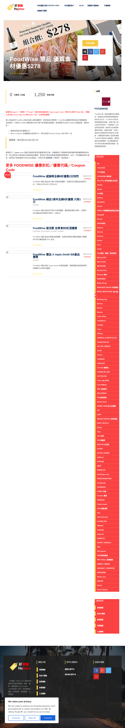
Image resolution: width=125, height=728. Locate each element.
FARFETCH (101, 470)
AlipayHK (100, 215)
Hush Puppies (102, 590)
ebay (99, 432)
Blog (81, 5)
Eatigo (99, 427)
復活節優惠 (36, 231)
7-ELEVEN (101, 168)
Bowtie (99, 308)
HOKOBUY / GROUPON (106, 568)
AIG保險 (100, 193)
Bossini (100, 304)
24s (98, 164)
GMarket (100, 526)
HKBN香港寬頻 (102, 555)
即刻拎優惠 (90, 43)
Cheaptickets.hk (103, 342)
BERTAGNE (101, 266)
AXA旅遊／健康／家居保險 (106, 253)
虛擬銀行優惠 (42, 11)
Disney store (101, 402)
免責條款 (49, 158)
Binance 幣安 (102, 275)
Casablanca (101, 321)
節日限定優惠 (45, 231)
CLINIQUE (101, 359)
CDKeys (100, 333)
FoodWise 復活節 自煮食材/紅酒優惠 (55, 228)
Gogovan (100, 534)
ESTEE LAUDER (103, 453)
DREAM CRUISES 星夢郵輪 (107, 419)
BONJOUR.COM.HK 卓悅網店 (107, 287)
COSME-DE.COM (103, 372)
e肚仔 (99, 466)
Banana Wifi (101, 257)
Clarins (99, 355)
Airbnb (99, 206)
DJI (98, 410)
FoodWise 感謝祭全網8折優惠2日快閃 (56, 176)
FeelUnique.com (103, 474)
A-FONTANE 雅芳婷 (104, 176)
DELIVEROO (101, 393)
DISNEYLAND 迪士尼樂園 (106, 406)
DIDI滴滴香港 (102, 397)
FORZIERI (100, 500)
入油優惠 (100, 632)
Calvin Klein (101, 316)
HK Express (101, 551)
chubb (99, 350)
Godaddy (100, 530)
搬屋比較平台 (69, 669)
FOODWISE (101, 487)
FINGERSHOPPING (104, 479)
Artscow (100, 236)
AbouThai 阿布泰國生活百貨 (107, 181)
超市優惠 (54, 231)
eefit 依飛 (100, 436)
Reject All (32, 718)
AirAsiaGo (101, 202)
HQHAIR (100, 581)
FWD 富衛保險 (102, 508)
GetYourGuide (102, 517)
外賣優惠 (107, 5)
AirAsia (100, 198)
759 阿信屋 (101, 172)
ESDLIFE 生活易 (103, 444)
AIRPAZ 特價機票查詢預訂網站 (108, 210)
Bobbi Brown (102, 283)
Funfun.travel (102, 504)
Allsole (99, 219)
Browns (100, 312)
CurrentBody (102, 385)
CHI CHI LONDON (103, 346)
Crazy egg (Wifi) (103, 380)
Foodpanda (101, 483)
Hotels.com (101, 577)
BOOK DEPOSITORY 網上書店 (106, 293)
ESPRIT (100, 449)
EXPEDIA (100, 461)
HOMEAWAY (101, 572)
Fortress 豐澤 (102, 496)
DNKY (99, 415)
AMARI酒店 (101, 223)
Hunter (99, 585)
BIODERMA (101, 279)
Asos (99, 245)
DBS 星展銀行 (102, 389)
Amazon (100, 228)
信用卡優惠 (101, 614)
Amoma (100, 232)
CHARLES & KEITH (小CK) (107, 338)
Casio (99, 329)
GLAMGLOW (102, 521)
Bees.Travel (101, 262)
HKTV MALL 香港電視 (105, 560)
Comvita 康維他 (103, 368)
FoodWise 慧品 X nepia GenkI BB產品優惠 (56, 255)
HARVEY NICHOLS (104, 543)
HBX (98, 547)
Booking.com (102, 299)
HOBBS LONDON (103, 564)
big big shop (102, 270)
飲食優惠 (36, 205)
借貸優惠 (100, 620)
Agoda (99, 189)
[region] (32, 710)
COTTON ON (101, 376)
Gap (98, 513)
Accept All (48, 718)
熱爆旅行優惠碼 (93, 5)
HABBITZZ (101, 538)
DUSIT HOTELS (103, 423)
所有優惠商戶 (69, 5)
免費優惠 (100, 626)
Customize (16, 718)
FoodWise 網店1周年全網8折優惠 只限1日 (57, 200)
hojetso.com (19, 152)
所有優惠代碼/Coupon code (48, 5)
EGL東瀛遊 (101, 440)
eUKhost (100, 457)
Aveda (99, 249)
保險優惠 (100, 608)
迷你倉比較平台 (70, 674)
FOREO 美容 (101, 491)
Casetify (100, 325)
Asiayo (99, 240)
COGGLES (101, 363)
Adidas (99, 185)
